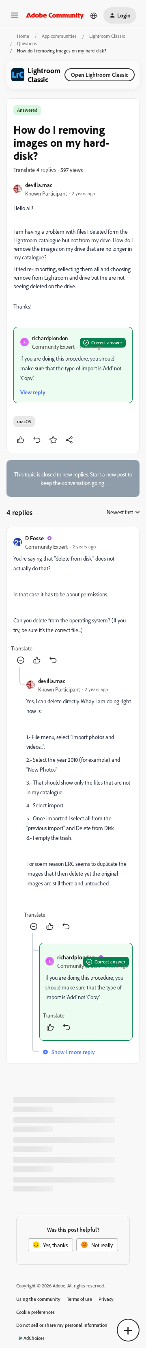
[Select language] (93, 15)
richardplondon (50, 338)
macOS (24, 421)
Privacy (106, 1299)
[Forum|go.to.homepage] (55, 15)
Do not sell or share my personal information (61, 1325)
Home (23, 36)
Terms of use (79, 1299)
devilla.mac (38, 184)
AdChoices (34, 1338)
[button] (14, 17)
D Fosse (34, 538)
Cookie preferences (35, 1312)
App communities (59, 36)
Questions (27, 43)
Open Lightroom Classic (99, 74)
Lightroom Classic (107, 36)
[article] (73, 600)
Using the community (38, 1299)
